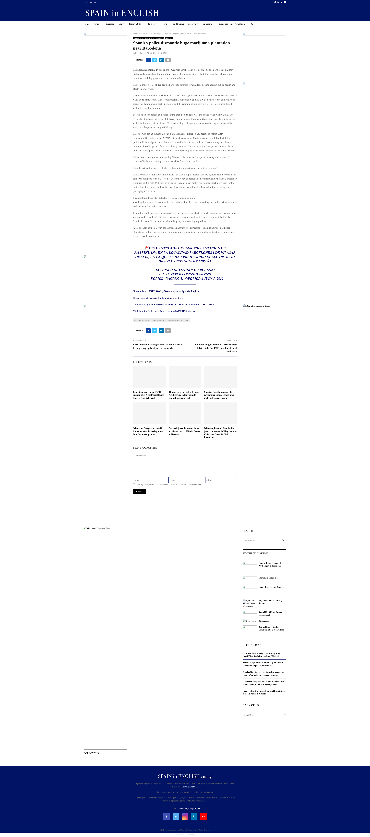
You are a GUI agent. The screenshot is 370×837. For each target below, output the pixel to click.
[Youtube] (203, 816)
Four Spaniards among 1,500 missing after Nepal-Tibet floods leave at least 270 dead (148, 395)
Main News (168, 38)
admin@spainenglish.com (189, 808)
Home (86, 24)
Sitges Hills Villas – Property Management (271, 613)
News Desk (139, 53)
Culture (151, 24)
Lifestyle (192, 24)
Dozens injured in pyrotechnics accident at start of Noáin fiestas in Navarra (184, 431)
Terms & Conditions (190, 786)
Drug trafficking (141, 320)
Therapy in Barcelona (268, 577)
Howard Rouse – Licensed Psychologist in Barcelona (270, 564)
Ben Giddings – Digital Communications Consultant (271, 628)
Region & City (134, 24)
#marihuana (145, 252)
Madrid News (160, 38)
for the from (166, 291)
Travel (164, 24)
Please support (141, 298)
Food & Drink (178, 24)
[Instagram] (185, 816)
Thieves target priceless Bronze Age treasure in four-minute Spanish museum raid (184, 395)
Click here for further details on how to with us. (164, 311)
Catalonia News (149, 38)
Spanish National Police (178, 320)
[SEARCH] (283, 540)
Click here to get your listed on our (174, 304)
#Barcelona (205, 269)
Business (110, 24)
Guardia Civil (158, 320)
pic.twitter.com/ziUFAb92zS (185, 274)
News (96, 24)
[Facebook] (166, 816)
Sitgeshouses (264, 621)
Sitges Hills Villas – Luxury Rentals (270, 602)
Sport (121, 24)
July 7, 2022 (214, 278)
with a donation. (166, 298)
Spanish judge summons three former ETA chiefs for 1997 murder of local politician (216, 348)
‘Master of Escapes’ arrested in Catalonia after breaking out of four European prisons (148, 431)
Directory (207, 24)
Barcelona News (138, 38)
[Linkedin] (194, 816)
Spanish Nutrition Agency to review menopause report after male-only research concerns (219, 395)
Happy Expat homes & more (271, 587)
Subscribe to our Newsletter (232, 24)
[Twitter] (176, 816)
